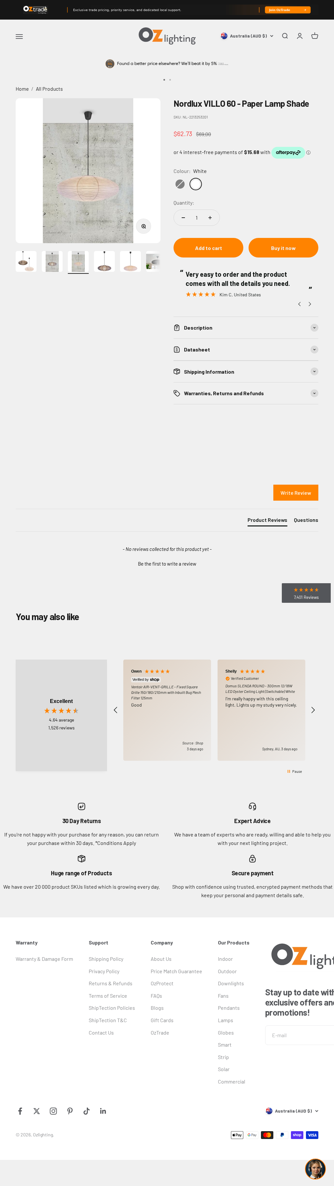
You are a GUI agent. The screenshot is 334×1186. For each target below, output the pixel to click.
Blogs (157, 1008)
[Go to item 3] (78, 262)
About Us (161, 959)
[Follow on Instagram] (53, 1111)
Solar (224, 1069)
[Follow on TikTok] (86, 1111)
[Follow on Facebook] (20, 1111)
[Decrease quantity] (183, 218)
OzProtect (162, 983)
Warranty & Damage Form (44, 959)
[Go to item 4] (104, 262)
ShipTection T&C (108, 1020)
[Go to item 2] (52, 262)
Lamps (225, 1020)
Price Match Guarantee (176, 971)
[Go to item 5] (130, 262)
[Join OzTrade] (167, 10)
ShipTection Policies (112, 1008)
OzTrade (160, 1032)
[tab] (267, 521)
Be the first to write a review (167, 564)
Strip (223, 1057)
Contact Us (101, 1032)
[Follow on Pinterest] (70, 1111)
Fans (223, 995)
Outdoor (227, 971)
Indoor (225, 959)
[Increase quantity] (210, 218)
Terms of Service (108, 995)
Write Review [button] (296, 493)
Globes (226, 1032)
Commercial (231, 1081)
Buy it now (283, 248)
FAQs (156, 995)
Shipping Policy (106, 959)
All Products (49, 89)
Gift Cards (162, 1020)
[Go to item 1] (26, 262)
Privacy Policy (104, 971)
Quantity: (184, 202)
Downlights (231, 983)
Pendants (229, 1008)
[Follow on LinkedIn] (103, 1111)
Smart (225, 1044)
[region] (214, 710)
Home (22, 89)
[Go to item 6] (156, 262)
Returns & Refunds (110, 983)
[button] (167, 563)
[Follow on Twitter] (36, 1111)
